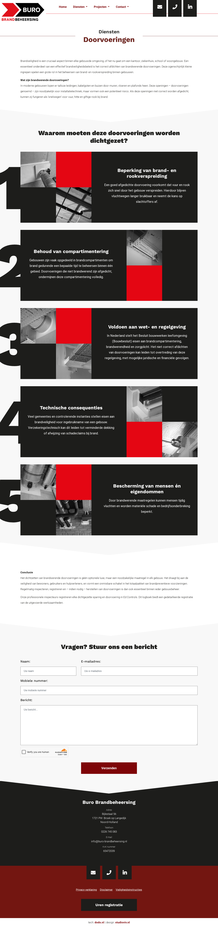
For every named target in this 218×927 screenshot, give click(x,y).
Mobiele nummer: (34, 681)
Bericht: (26, 700)
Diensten (79, 6)
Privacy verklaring (86, 889)
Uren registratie (109, 905)
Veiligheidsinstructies (129, 889)
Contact (121, 6)
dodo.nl (99, 922)
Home (63, 6)
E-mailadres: (91, 661)
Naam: (25, 661)
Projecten (100, 6)
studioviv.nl (122, 922)
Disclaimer (106, 889)
